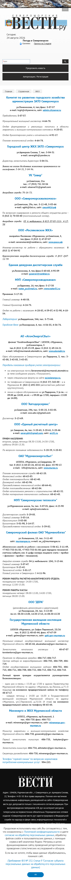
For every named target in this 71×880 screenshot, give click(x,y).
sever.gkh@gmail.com (32, 433)
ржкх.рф (58, 242)
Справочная (23, 91)
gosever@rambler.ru (39, 273)
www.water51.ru (51, 288)
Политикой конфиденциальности (42, 831)
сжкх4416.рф (49, 207)
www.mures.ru (51, 467)
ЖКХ (37, 91)
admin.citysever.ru (52, 110)
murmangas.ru (23, 541)
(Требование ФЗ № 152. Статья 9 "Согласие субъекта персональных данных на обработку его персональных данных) (35, 864)
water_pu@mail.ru (27, 288)
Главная (8, 91)
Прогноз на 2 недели (42, 44)
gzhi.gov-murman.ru (55, 635)
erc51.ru (54, 433)
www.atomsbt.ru (57, 351)
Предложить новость (35, 68)
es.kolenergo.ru (52, 377)
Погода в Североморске (35, 40)
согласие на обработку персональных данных (29, 835)
